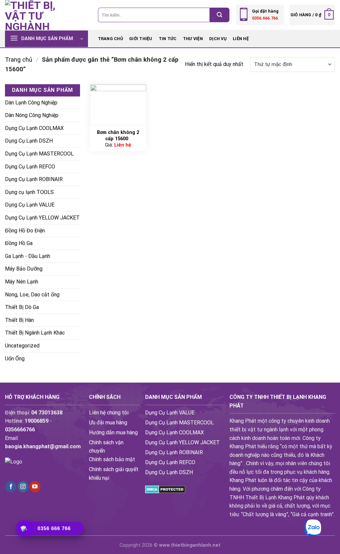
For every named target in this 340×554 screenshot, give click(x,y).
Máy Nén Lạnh (21, 281)
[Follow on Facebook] (10, 486)
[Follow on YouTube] (35, 486)
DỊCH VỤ (217, 38)
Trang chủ (110, 38)
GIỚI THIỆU (140, 38)
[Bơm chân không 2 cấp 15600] (118, 105)
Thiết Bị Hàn (19, 320)
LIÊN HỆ (241, 38)
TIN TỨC (168, 38)
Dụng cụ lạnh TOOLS (29, 192)
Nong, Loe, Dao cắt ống (32, 294)
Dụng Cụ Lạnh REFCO (30, 166)
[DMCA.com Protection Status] (165, 489)
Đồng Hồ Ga (19, 243)
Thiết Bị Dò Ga (22, 307)
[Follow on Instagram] (23, 486)
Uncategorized (22, 345)
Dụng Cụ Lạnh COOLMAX (34, 128)
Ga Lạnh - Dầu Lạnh (27, 256)
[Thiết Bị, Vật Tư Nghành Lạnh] (38, 15)
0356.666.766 (265, 18)
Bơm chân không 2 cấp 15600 (118, 136)
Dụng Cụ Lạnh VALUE (29, 205)
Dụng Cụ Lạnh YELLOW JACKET (42, 218)
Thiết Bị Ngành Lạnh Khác (35, 333)
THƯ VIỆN (193, 38)
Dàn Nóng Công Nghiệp (31, 115)
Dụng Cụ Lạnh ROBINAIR (34, 179)
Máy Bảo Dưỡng (23, 269)
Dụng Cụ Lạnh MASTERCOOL (39, 154)
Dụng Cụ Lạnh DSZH (29, 141)
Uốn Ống (15, 358)
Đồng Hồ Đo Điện (25, 230)
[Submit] (219, 15)
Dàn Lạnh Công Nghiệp (31, 102)
